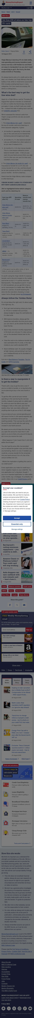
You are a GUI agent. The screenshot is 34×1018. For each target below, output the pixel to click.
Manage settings (17, 529)
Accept (17, 518)
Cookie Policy (24, 499)
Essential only (17, 524)
